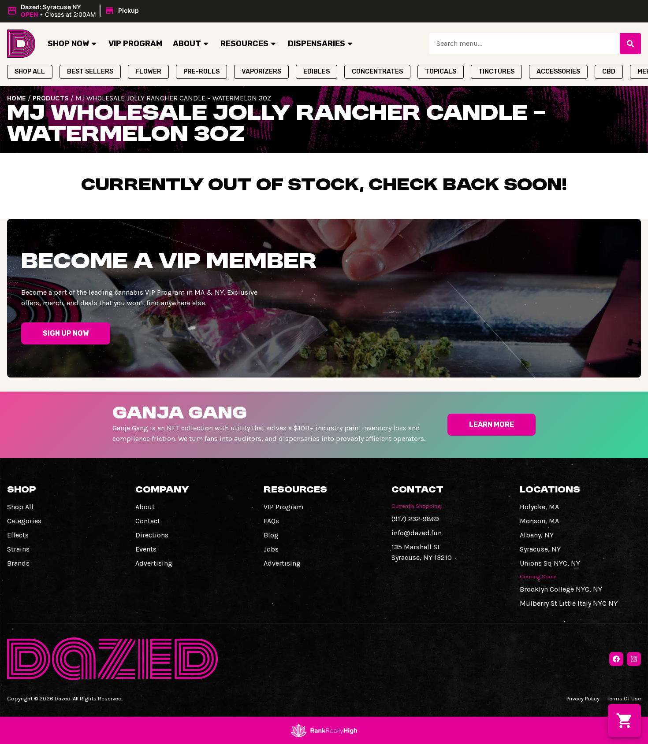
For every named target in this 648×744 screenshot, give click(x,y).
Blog (271, 535)
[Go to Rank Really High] (324, 730)
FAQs (271, 521)
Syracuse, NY (540, 549)
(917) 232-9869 (415, 519)
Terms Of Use (624, 698)
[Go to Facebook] (616, 659)
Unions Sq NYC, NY (550, 563)
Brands (18, 563)
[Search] (630, 43)
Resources (244, 43)
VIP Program (135, 43)
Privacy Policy (583, 698)
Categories (24, 521)
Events (145, 549)
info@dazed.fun (416, 533)
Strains (18, 549)
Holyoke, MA (539, 507)
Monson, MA (539, 521)
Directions (151, 535)
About (187, 43)
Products (51, 98)
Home (16, 98)
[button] (74, 11)
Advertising (153, 563)
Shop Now (68, 43)
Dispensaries (316, 43)
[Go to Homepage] (21, 44)
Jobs (271, 549)
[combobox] (524, 43)
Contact (147, 521)
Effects (18, 535)
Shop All (20, 507)
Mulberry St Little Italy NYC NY (569, 603)
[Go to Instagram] (634, 659)
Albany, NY (537, 535)
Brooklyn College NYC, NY (561, 589)
